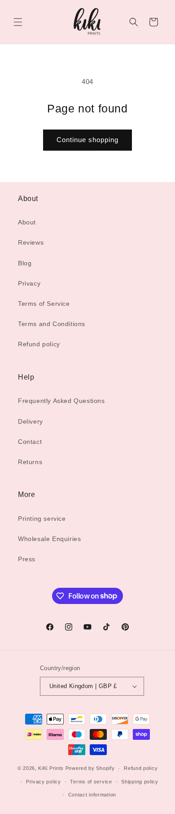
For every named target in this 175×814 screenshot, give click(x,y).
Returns (30, 461)
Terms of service (91, 781)
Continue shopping (87, 139)
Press (26, 559)
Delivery (30, 421)
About (27, 222)
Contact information (92, 794)
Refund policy (39, 344)
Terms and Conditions (51, 323)
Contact (30, 441)
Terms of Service (44, 303)
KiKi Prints (51, 768)
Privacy (29, 283)
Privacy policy (43, 781)
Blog (24, 263)
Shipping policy (139, 781)
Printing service (42, 518)
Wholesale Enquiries (49, 538)
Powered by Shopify (90, 768)
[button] (18, 22)
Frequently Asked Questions (61, 400)
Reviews (31, 242)
